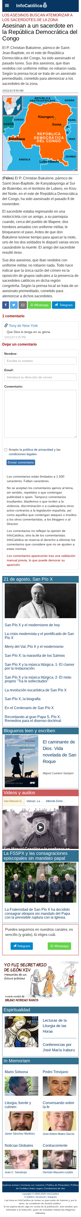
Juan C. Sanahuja (16, 1172)
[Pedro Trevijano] (59, 1085)
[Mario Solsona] (21, 1086)
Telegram (65, 305)
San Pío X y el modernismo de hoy (32, 625)
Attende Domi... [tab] (55, 801)
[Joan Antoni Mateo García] (59, 1120)
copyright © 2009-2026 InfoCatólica (40, 1194)
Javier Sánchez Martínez (20, 1133)
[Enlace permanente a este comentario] (6, 326)
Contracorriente (55, 1145)
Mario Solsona (16, 1072)
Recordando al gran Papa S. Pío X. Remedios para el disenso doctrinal (33, 719)
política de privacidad (38, 449)
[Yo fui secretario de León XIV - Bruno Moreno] (40, 982)
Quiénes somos (10, 1185)
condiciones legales (23, 454)
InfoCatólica (29, 5)
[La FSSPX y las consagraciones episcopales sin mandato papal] (40, 882)
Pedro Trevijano (55, 1072)
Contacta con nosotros (32, 1185)
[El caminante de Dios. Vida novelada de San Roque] (21, 761)
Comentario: (13, 386)
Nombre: (10, 353)
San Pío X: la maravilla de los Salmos (35, 655)
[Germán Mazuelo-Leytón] (59, 1159)
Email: (9, 370)
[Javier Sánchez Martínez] (21, 1120)
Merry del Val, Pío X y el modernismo (34, 646)
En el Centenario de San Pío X (29, 708)
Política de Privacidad (57, 1185)
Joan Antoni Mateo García (58, 1133)
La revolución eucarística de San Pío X (36, 690)
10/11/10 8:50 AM (12, 90)
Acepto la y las (35, 452)
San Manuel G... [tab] (13, 801)
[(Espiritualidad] (21, 1030)
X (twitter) (29, 1197)
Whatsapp (41, 305)
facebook (41, 1197)
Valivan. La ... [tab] (35, 801)
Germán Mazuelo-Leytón (58, 1172)
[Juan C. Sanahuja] (21, 1159)
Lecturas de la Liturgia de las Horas (55, 1026)
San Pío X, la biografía (22, 699)
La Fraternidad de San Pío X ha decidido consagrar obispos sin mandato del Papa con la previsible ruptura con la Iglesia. (37, 913)
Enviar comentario (21, 462)
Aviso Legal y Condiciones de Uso (47, 1188)
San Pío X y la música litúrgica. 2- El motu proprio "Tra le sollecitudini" (38, 679)
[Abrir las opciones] (7, 6)
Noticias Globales (19, 1145)
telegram (52, 1197)
